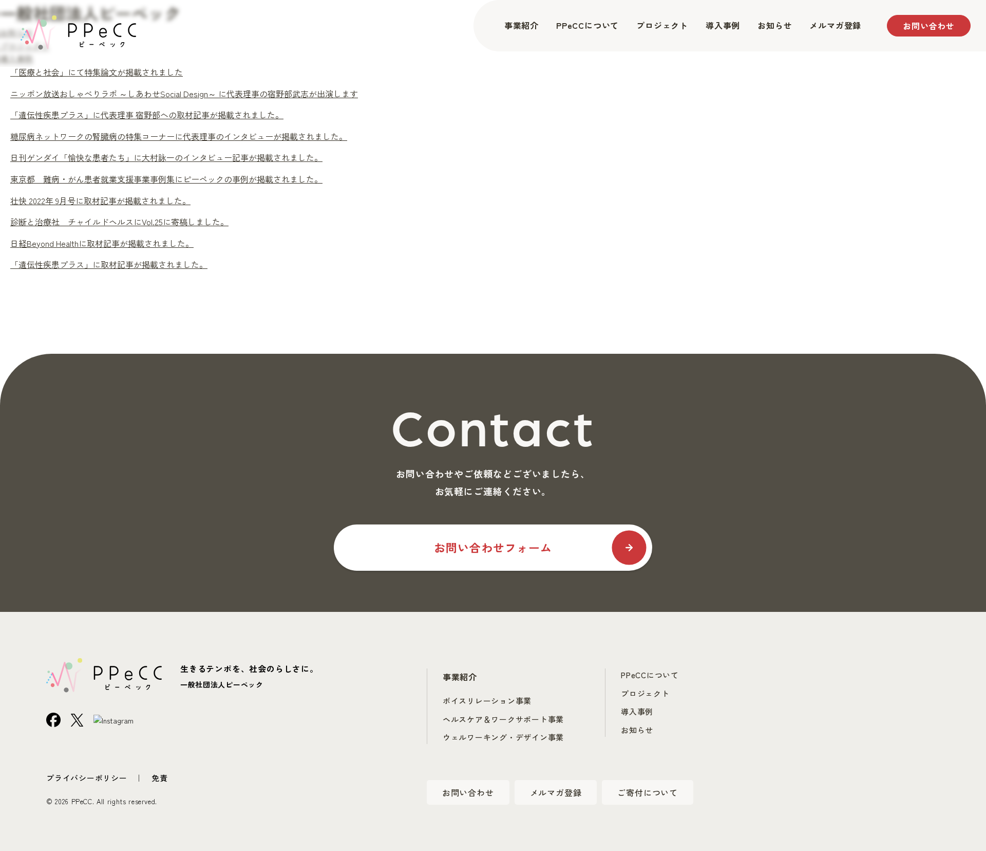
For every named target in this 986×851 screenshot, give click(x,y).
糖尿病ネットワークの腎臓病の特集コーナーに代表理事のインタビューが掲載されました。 (178, 136)
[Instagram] (113, 719)
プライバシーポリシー (86, 777)
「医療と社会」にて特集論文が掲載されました (96, 72)
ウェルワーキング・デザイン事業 (503, 737)
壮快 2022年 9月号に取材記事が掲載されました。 (100, 200)
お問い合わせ (929, 26)
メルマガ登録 (835, 25)
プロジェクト (662, 25)
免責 (159, 777)
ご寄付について (647, 792)
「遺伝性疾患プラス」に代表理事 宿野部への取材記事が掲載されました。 (146, 114)
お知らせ (774, 25)
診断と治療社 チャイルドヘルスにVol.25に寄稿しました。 (119, 221)
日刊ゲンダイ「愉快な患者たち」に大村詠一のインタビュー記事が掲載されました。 (166, 157)
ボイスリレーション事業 (487, 700)
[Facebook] (53, 718)
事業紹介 (521, 25)
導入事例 (723, 25)
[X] (77, 719)
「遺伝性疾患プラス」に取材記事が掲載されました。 (108, 264)
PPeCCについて (587, 25)
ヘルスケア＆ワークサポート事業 (503, 719)
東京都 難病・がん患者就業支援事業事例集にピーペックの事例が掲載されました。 (166, 179)
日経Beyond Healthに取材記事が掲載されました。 (102, 243)
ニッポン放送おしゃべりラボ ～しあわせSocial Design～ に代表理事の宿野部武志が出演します (184, 93)
